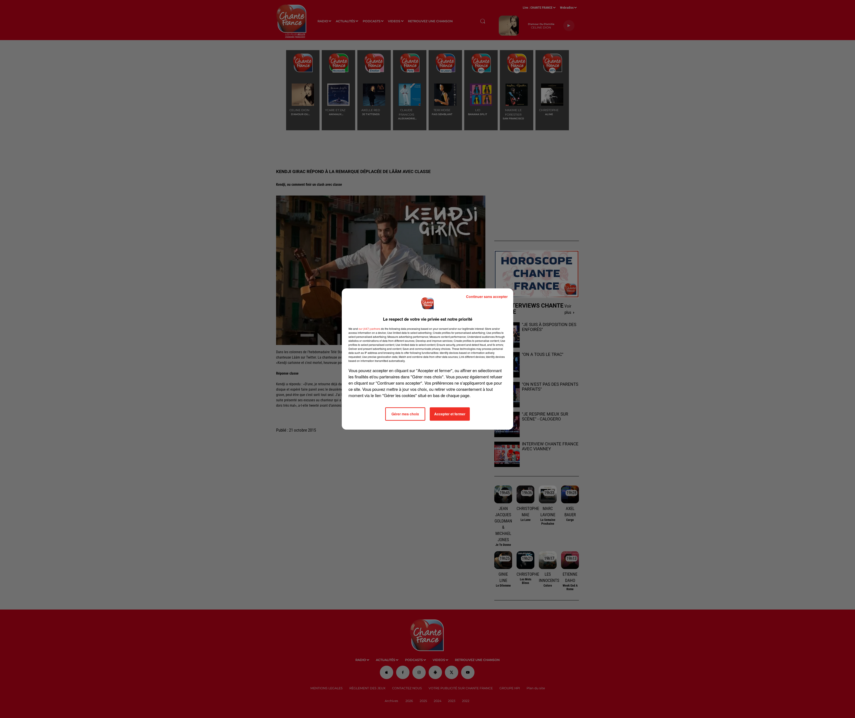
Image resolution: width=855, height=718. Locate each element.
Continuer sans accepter (487, 296)
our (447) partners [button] (369, 328)
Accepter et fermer (449, 413)
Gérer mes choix (405, 413)
